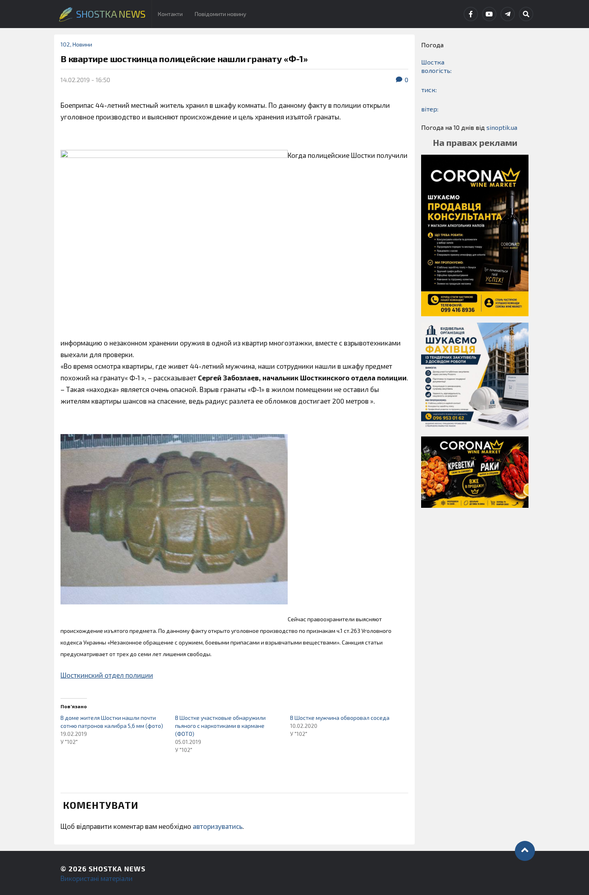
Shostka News (117, 869)
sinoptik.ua (501, 127)
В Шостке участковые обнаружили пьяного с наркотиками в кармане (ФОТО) (220, 725)
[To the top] (525, 851)
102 (65, 44)
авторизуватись (217, 826)
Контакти (170, 13)
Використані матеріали (97, 878)
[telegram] (507, 14)
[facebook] (471, 14)
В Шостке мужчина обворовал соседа (339, 717)
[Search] (526, 14)
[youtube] (489, 14)
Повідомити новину (220, 13)
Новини (82, 44)
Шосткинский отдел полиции (107, 675)
